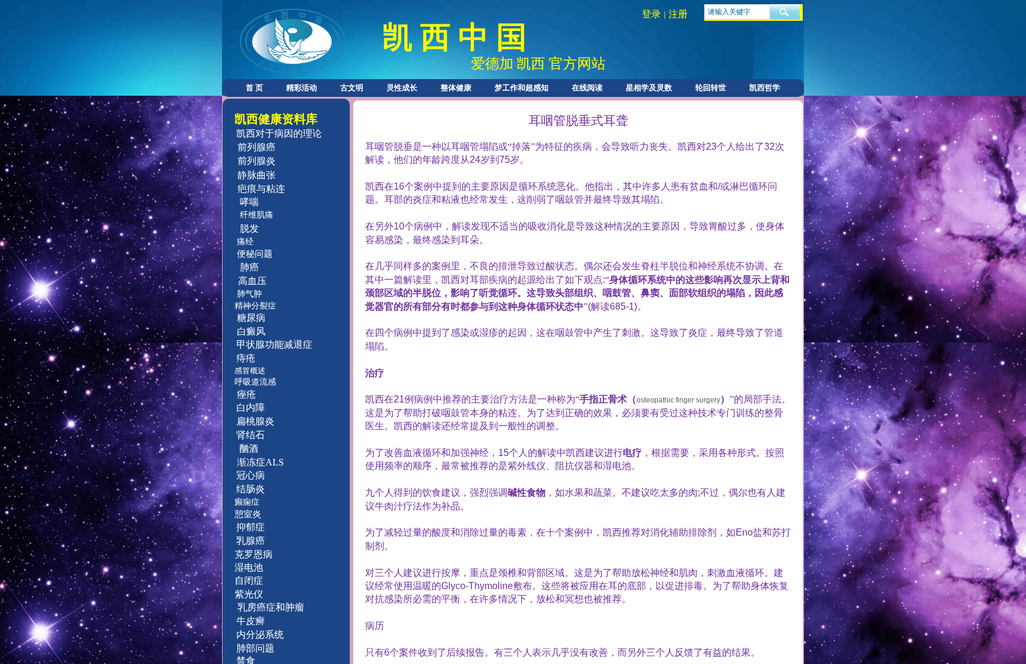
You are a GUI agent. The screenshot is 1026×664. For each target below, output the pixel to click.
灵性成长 (402, 87)
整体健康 (456, 87)
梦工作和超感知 (522, 87)
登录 (651, 14)
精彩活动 (301, 87)
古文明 (351, 87)
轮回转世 (710, 87)
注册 (678, 14)
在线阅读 (587, 87)
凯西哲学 (764, 87)
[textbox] (737, 12)
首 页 (254, 87)
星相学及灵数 (649, 87)
